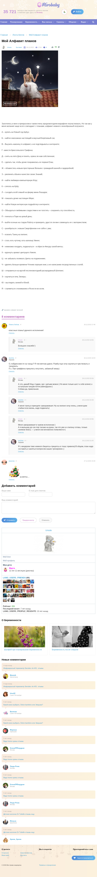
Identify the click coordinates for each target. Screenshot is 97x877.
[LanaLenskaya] (20, 586)
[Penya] (20, 582)
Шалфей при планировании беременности (23, 650)
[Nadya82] (24, 582)
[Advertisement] (45, 115)
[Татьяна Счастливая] (16, 596)
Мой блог (7, 557)
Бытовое (19, 47)
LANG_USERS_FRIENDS (14, 578)
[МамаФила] (24, 596)
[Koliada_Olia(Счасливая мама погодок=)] (9, 596)
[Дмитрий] (5, 582)
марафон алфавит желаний (13, 310)
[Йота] (9, 582)
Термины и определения (47, 865)
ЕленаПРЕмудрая (17, 748)
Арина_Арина (15, 839)
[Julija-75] (32, 591)
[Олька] (24, 591)
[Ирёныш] (32, 586)
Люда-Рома (14, 766)
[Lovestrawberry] (28, 596)
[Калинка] (20, 596)
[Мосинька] (13, 586)
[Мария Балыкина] (13, 582)
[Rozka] (9, 586)
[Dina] (13, 591)
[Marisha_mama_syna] (9, 600)
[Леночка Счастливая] (5, 600)
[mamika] (28, 591)
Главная (4, 35)
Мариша (13, 730)
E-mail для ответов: (37, 491)
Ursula (9, 47)
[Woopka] (32, 596)
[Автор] (3, 47)
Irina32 (12, 693)
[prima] (9, 591)
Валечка (13, 712)
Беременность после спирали (65, 650)
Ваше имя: (6, 491)
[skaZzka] (20, 591)
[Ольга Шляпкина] (28, 582)
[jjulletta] (16, 582)
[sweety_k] (13, 600)
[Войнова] (5, 596)
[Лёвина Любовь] (16, 586)
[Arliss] (13, 596)
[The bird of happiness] (32, 582)
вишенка (12, 461)
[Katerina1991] (24, 586)
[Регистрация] (64, 12)
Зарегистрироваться (85, 858)
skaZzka (11, 358)
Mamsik (13, 675)
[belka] (28, 586)
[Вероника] (5, 591)
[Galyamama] (5, 586)
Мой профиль (9, 561)
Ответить (11, 333)
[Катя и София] (16, 591)
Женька (13, 821)
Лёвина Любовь (14, 324)
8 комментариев (13, 316)
